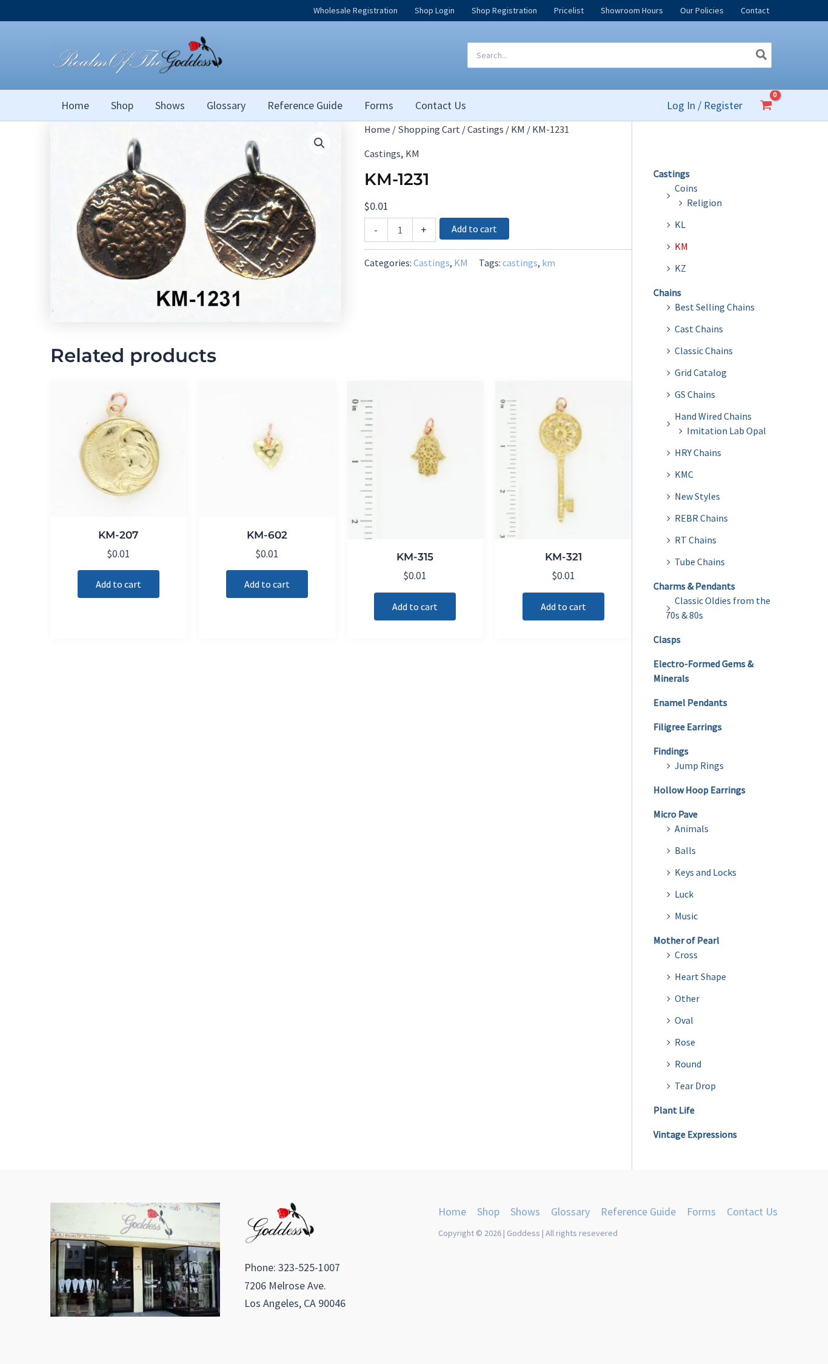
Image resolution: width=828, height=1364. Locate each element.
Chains (667, 292)
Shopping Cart (429, 129)
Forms (701, 1211)
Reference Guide (638, 1211)
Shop (488, 1211)
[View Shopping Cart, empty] (766, 105)
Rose (685, 1042)
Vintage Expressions (695, 1134)
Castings (485, 129)
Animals (692, 828)
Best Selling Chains (715, 307)
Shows (525, 1211)
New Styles (697, 496)
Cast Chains (699, 329)
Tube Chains (700, 562)
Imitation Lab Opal (726, 431)
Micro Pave (675, 814)
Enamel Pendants (690, 702)
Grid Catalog (701, 372)
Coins (686, 188)
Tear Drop (695, 1086)
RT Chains (695, 540)
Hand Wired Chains (713, 416)
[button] (319, 143)
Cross (686, 955)
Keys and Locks (705, 872)
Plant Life (674, 1110)
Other (687, 998)
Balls (685, 850)
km (548, 263)
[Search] (761, 55)
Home (377, 129)
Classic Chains (704, 350)
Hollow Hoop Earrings (699, 790)
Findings (671, 751)
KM (518, 129)
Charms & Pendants (694, 586)
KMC (684, 474)
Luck (684, 894)
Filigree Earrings (687, 727)
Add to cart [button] (118, 584)
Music (686, 916)
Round (688, 1064)
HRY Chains (698, 452)
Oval (684, 1020)
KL (680, 224)
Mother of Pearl (686, 940)
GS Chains (695, 394)
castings (520, 263)
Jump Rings (699, 765)
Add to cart (474, 229)
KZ (680, 268)
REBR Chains (701, 518)
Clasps (667, 639)
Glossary (570, 1211)
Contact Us (752, 1211)
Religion (704, 203)
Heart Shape (700, 976)
